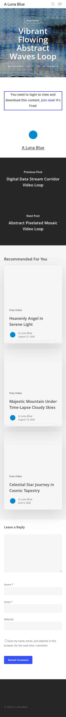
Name (8, 584)
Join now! (48, 100)
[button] (60, 4)
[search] (53, 4)
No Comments (50, 66)
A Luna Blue (14, 4)
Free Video (33, 20)
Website (9, 619)
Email (8, 602)
